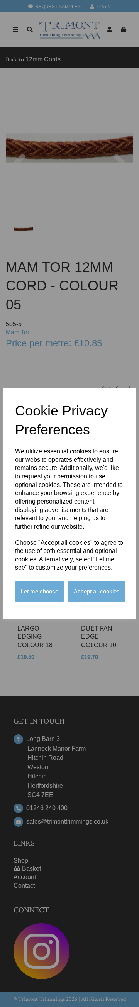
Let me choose (39, 591)
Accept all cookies (97, 591)
